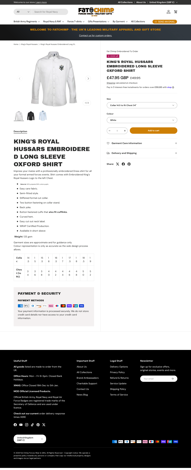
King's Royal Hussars (29, 44)
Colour (110, 113)
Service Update (118, 383)
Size (109, 99)
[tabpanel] (54, 209)
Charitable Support (87, 383)
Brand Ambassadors (88, 377)
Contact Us (83, 389)
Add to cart (153, 130)
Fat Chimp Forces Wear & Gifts (33, 453)
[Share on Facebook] (123, 164)
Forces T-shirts (74, 21)
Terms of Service (119, 394)
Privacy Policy (117, 372)
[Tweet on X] (117, 164)
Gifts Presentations (97, 21)
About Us (141, 2)
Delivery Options (119, 366)
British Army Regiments (25, 21)
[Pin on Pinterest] (129, 164)
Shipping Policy (118, 389)
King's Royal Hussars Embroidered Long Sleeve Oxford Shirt (58, 44)
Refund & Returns (119, 377)
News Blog (82, 394)
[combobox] (41, 12)
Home (16, 44)
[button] (176, 12)
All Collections (125, 2)
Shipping (111, 83)
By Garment (119, 21)
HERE (23, 417)
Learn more (41, 2)
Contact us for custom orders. (95, 35)
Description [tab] (20, 131)
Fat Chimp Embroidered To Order (122, 51)
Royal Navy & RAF (52, 21)
